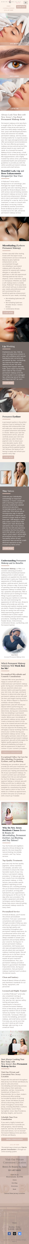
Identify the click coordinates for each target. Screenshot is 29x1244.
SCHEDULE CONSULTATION (11, 752)
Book (14, 1189)
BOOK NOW (21, 7)
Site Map (14, 1183)
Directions (14, 1186)
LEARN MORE (8, 312)
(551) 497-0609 (8, 10)
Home (14, 1180)
